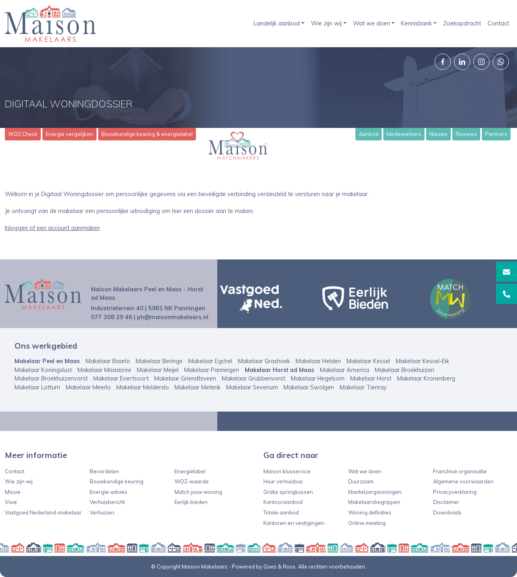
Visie (11, 502)
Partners (496, 134)
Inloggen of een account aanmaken (52, 228)
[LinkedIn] (462, 62)
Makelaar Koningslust (43, 370)
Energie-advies (108, 492)
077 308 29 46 (111, 317)
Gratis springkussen (288, 492)
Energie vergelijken (69, 134)
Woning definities (369, 512)
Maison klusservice (287, 471)
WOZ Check (23, 134)
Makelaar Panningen (211, 370)
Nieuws (438, 134)
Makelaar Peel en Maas (47, 361)
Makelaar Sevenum (252, 387)
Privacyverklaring (455, 492)
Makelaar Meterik (197, 387)
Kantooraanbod (283, 502)
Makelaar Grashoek (264, 361)
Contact (498, 23)
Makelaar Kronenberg (426, 378)
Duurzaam (361, 481)
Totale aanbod (281, 512)
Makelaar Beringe (159, 361)
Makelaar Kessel (368, 361)
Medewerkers (404, 134)
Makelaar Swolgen (309, 387)
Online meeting (367, 523)
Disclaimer (446, 502)
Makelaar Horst (370, 378)
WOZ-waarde (191, 481)
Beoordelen (104, 471)
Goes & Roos (279, 566)
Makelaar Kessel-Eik (422, 361)
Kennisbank (416, 23)
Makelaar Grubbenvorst (253, 378)
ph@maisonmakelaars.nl (172, 317)
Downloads (447, 512)
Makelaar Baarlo (108, 361)
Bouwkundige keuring (116, 481)
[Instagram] (481, 62)
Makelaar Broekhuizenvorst (51, 378)
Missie (13, 492)
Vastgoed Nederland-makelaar (43, 512)
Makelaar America (344, 370)
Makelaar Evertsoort (121, 378)
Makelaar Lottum (37, 387)
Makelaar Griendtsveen (185, 378)
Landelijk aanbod (277, 23)
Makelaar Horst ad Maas (279, 370)
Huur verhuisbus (283, 481)
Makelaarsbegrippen (374, 502)
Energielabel (190, 471)
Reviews (466, 134)
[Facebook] (443, 62)
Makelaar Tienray (363, 387)
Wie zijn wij (326, 23)
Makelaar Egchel (210, 361)
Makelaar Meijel (158, 370)
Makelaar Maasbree (104, 370)
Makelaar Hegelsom (318, 378)
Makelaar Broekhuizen (404, 370)
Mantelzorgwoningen (374, 492)
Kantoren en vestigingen (293, 523)
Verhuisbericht (107, 502)
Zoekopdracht (462, 23)
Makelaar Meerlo (88, 387)
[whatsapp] (501, 62)
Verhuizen (102, 512)
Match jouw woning (198, 492)
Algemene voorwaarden (463, 481)
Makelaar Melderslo (142, 387)
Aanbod (368, 134)
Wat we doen (371, 23)
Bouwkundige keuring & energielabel (147, 134)
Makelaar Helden (318, 361)
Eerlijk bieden (191, 502)
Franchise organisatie (460, 471)
